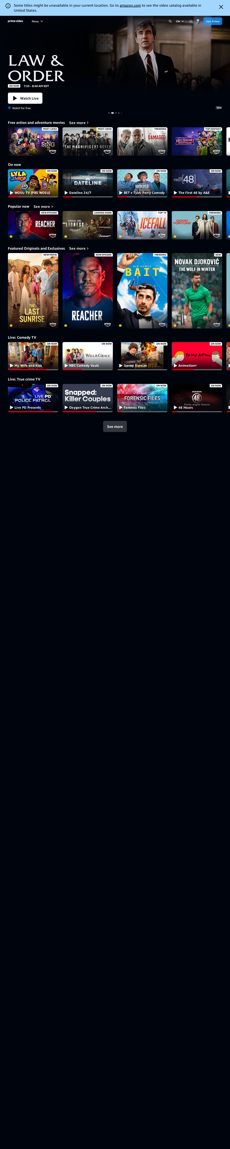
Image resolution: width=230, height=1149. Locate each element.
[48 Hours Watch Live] (197, 398)
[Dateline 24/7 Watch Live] (88, 183)
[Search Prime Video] (170, 21)
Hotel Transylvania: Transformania (197, 141)
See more (115, 426)
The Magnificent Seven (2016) (88, 141)
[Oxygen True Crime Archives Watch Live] (88, 398)
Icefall (142, 225)
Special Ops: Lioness (88, 225)
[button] (25, 98)
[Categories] (190, 21)
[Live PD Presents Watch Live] (33, 398)
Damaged (142, 141)
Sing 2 (33, 141)
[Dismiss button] (221, 7)
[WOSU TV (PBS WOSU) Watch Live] (33, 183)
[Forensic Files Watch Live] (142, 398)
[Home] (15, 21)
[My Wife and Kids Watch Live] (33, 356)
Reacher (33, 225)
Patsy (115, 59)
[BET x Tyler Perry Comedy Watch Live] (142, 183)
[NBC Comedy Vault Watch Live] (88, 356)
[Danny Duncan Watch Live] (142, 356)
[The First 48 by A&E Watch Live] (197, 183)
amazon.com (130, 5)
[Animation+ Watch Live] (197, 356)
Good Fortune (197, 225)
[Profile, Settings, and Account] (197, 21)
